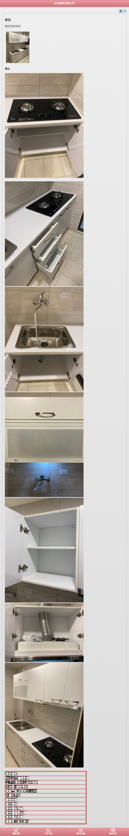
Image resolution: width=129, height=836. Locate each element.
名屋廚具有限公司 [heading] (64, 3)
